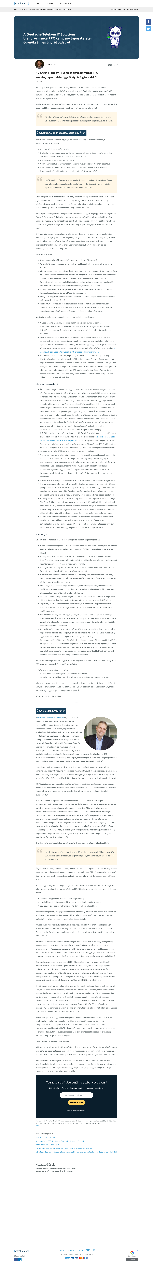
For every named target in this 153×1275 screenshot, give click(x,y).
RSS (94, 1250)
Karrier (81, 1250)
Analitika (114, 9)
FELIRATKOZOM (76, 1102)
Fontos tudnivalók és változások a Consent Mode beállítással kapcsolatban (64, 1148)
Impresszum (71, 1250)
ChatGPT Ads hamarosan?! (46, 1137)
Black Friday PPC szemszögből (47, 1144)
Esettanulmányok (132, 9)
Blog (39, 3)
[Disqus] (76, 1207)
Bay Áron (52, 64)
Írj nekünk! (61, 1250)
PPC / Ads (121, 9)
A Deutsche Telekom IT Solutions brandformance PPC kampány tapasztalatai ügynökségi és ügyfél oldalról (76, 1152)
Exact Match (21, 3)
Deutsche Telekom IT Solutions (50, 717)
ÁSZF (88, 1250)
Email (37, 1125)
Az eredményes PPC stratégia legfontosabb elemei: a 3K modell (60, 1141)
